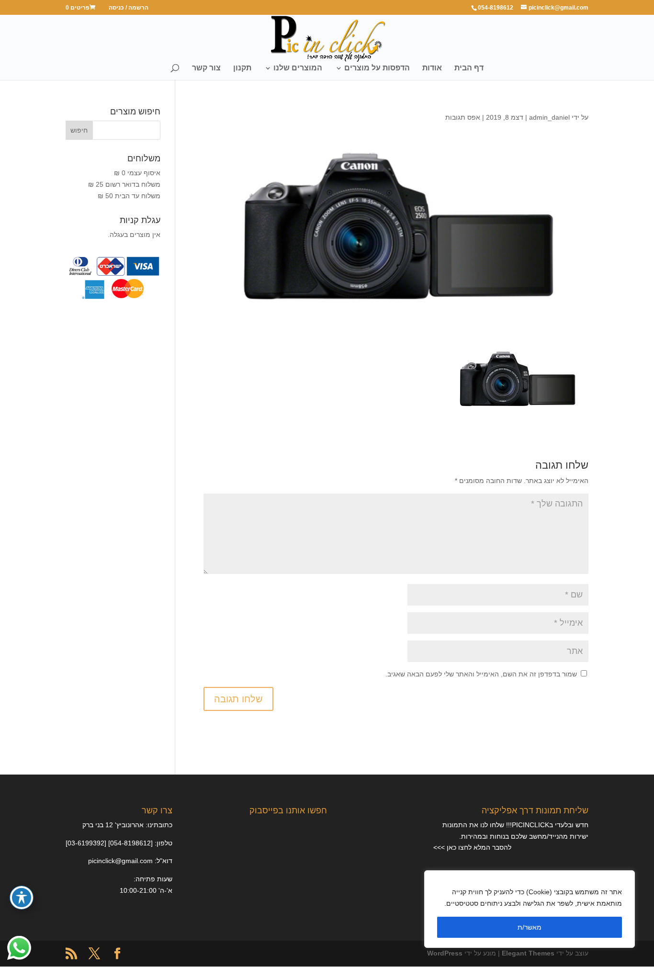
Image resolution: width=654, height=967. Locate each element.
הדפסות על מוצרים (377, 68)
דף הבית (469, 68)
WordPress (444, 953)
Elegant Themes (528, 953)
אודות (432, 68)
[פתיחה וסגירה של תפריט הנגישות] (21, 897)
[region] (529, 909)
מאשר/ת (529, 927)
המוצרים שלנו (297, 68)
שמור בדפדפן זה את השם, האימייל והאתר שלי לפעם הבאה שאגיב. (481, 674)
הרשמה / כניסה (128, 8)
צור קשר (206, 68)
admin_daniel (549, 117)
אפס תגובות (462, 117)
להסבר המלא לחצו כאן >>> (472, 847)
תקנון (242, 68)
